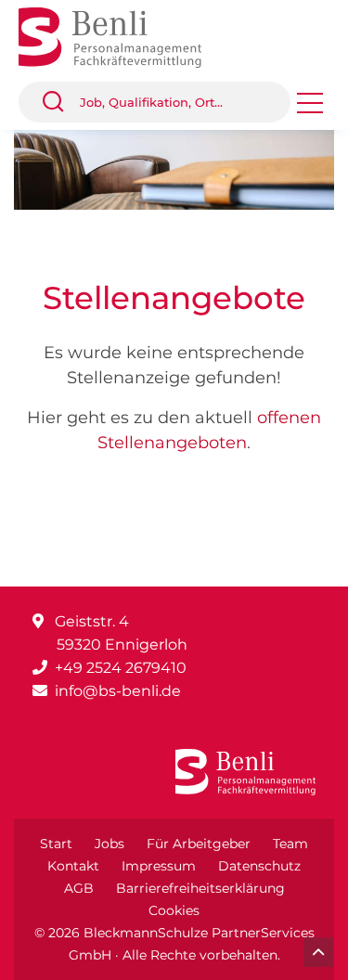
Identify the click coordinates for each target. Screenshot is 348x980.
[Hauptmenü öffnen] (310, 109)
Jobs (109, 843)
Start (56, 843)
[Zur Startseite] (124, 36)
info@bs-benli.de (118, 691)
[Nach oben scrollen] (318, 952)
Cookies (174, 910)
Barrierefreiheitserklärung (200, 888)
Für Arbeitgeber (199, 843)
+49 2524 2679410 (121, 668)
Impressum (159, 866)
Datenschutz (259, 866)
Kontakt (73, 866)
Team (290, 843)
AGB (79, 888)
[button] (60, 102)
